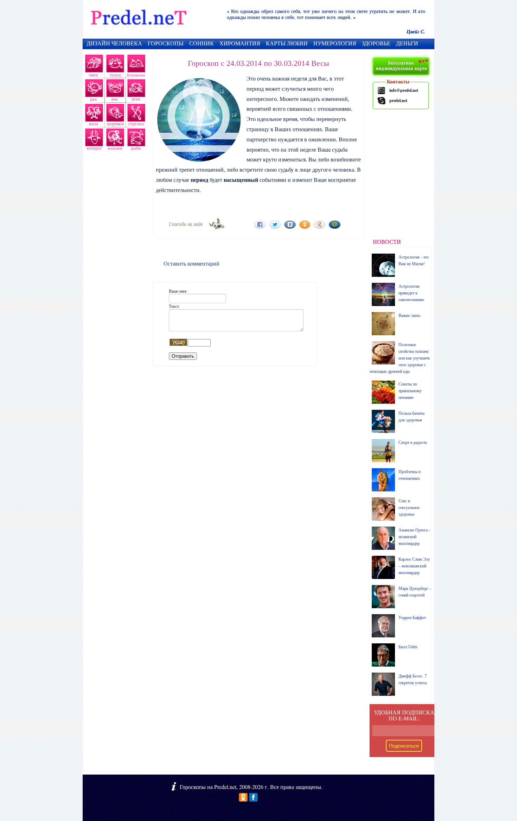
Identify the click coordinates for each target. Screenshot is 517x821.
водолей (114, 140)
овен (93, 67)
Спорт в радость (412, 442)
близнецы (136, 67)
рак (93, 91)
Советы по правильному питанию (410, 391)
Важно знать (409, 315)
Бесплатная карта (401, 67)
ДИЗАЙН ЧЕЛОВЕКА (114, 43)
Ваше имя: (178, 291)
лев (115, 91)
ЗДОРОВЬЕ (376, 43)
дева (136, 91)
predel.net (398, 100)
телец (115, 67)
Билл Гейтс (408, 646)
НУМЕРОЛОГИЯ (334, 43)
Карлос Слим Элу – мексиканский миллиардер (414, 566)
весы (93, 116)
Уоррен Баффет (412, 617)
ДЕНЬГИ (407, 43)
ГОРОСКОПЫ (166, 43)
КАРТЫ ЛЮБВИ (287, 43)
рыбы (135, 140)
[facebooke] (253, 799)
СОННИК (201, 43)
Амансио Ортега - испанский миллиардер (414, 537)
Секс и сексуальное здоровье (409, 507)
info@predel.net (403, 90)
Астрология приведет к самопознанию (411, 293)
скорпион (114, 116)
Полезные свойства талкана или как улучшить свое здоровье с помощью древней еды (400, 358)
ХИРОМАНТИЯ (239, 43)
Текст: (174, 306)
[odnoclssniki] (243, 799)
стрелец (135, 116)
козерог (93, 140)
